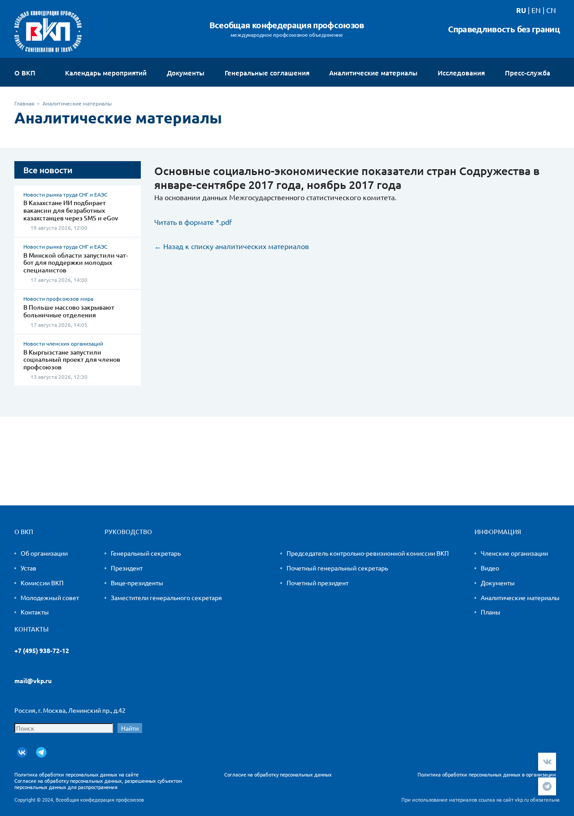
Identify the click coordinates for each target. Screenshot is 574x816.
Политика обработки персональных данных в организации (486, 774)
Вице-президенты (137, 583)
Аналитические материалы (520, 597)
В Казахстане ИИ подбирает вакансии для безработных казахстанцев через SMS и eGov (70, 210)
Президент (127, 568)
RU (521, 10)
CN (551, 9)
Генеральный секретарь (146, 553)
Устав (28, 568)
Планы (490, 612)
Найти (130, 728)
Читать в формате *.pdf (193, 221)
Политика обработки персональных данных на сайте (76, 774)
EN (536, 9)
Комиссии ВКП (42, 583)
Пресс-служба (528, 73)
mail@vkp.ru (33, 680)
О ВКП (25, 73)
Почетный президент (317, 583)
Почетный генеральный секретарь (337, 568)
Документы (498, 583)
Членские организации (514, 553)
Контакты (35, 612)
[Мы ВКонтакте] (22, 752)
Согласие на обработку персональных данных (278, 774)
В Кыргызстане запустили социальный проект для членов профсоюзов (71, 360)
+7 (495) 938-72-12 (41, 650)
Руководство (128, 531)
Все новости (48, 169)
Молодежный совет (50, 597)
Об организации (44, 553)
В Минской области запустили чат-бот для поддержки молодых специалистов (75, 263)
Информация (497, 531)
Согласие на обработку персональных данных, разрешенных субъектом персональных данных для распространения (98, 783)
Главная (24, 103)
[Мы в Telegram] (41, 752)
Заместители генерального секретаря (166, 597)
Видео (490, 568)
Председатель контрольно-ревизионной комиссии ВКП (368, 553)
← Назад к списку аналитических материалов (231, 245)
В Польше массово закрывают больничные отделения (68, 311)
